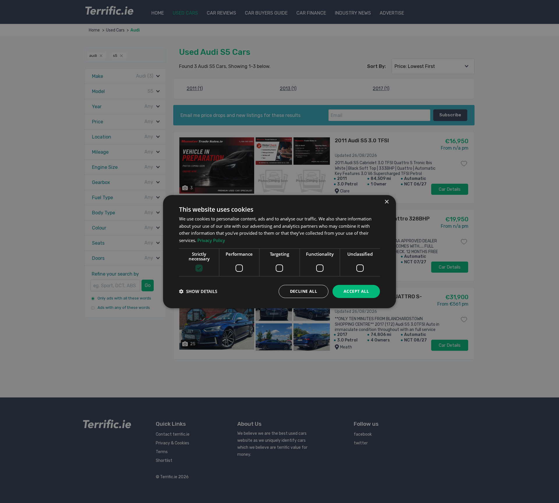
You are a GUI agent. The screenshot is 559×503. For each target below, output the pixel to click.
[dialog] (279, 251)
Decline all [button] (303, 291)
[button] (198, 291)
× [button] (386, 201)
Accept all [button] (356, 291)
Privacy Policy (211, 240)
